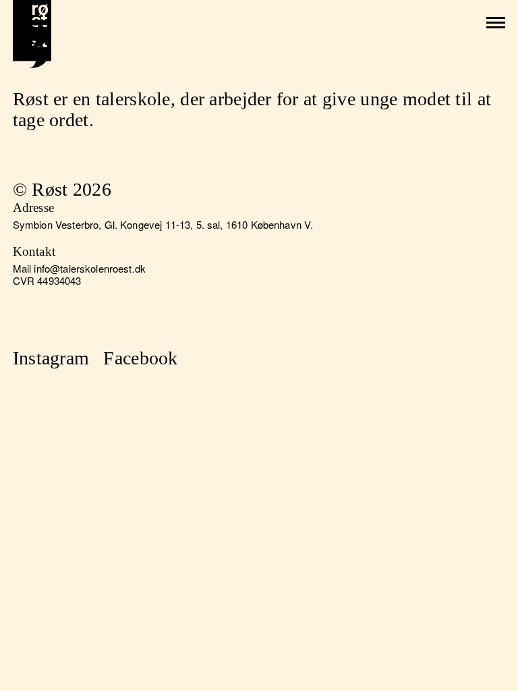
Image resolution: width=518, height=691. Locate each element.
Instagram (51, 358)
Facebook (140, 358)
